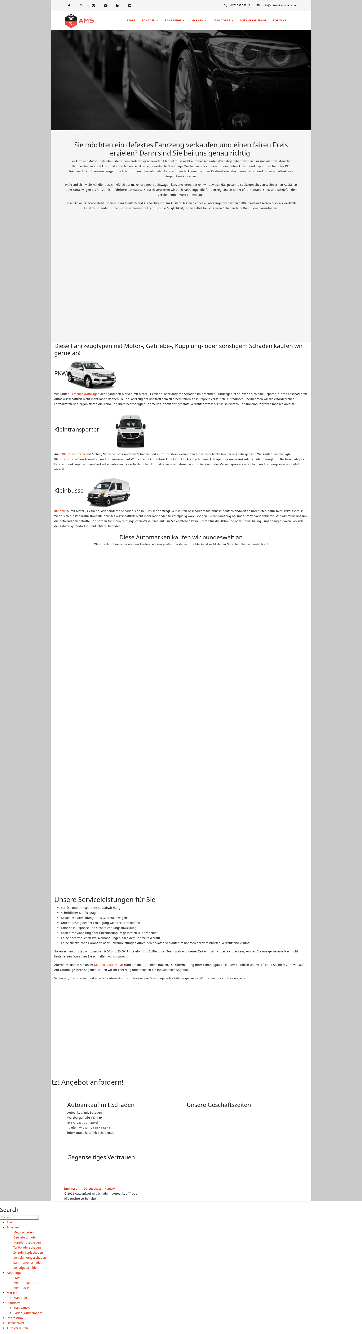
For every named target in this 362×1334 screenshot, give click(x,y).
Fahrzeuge (173, 20)
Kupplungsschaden (27, 1242)
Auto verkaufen (17, 1328)
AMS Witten (21, 1308)
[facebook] (69, 5)
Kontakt (279, 20)
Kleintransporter (73, 454)
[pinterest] (93, 5)
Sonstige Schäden (26, 1268)
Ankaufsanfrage (253, 20)
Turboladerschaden (27, 1247)
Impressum (72, 1188)
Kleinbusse (62, 511)
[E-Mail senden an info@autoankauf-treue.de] (279, 5)
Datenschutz (92, 1188)
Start (131, 20)
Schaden (148, 20)
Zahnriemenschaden (28, 1263)
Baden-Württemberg (28, 1313)
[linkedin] (118, 5)
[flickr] (130, 5)
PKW (16, 1278)
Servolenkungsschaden (29, 1257)
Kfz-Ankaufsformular (108, 965)
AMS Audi (20, 1298)
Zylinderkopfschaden (28, 1252)
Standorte (221, 20)
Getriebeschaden (25, 1237)
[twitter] (81, 5)
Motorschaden (23, 1232)
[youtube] (105, 5)
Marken (197, 20)
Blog (131, 39)
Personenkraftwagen (85, 394)
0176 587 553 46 (240, 5)
